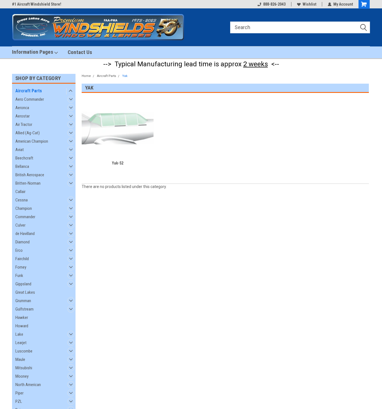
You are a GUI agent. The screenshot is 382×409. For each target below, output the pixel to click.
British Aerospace (29, 174)
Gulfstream (24, 309)
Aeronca (22, 107)
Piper (19, 393)
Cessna (21, 200)
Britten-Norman (28, 183)
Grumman (23, 300)
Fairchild (22, 258)
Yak (125, 76)
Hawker (21, 317)
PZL (18, 401)
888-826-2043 (274, 4)
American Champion (31, 141)
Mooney (22, 376)
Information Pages (33, 52)
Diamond (22, 242)
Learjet (21, 342)
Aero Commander (29, 99)
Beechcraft (24, 158)
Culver (20, 225)
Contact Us (80, 52)
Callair (20, 191)
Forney (20, 267)
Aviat (19, 149)
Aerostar (22, 116)
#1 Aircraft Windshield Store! (36, 4)
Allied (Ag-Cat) (27, 132)
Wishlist (309, 4)
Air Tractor (23, 124)
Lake (19, 334)
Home (86, 76)
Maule (20, 359)
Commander (25, 216)
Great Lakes (25, 292)
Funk (19, 275)
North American (28, 384)
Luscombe (23, 351)
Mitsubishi (23, 367)
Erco (19, 250)
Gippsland (23, 283)
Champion (23, 208)
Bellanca (22, 166)
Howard (21, 325)
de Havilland (25, 233)
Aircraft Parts (28, 90)
